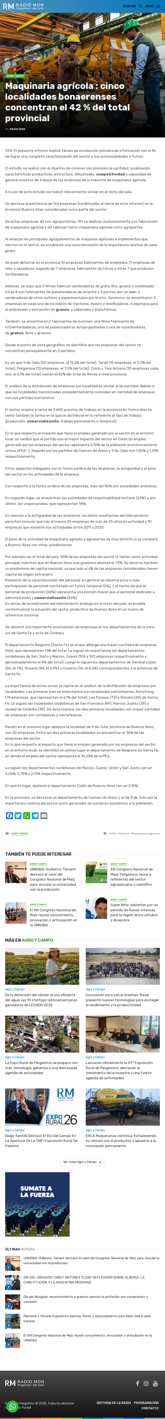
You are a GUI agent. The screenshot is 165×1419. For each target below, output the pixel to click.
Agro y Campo (15, 76)
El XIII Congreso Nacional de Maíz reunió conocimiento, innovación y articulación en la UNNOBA (53, 917)
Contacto (150, 1408)
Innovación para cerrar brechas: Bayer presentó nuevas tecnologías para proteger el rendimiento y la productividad (122, 1000)
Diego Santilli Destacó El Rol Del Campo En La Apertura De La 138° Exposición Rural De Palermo (41, 1141)
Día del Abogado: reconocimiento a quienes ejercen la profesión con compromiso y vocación (85, 1299)
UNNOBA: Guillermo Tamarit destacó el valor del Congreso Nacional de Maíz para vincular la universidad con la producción (53, 879)
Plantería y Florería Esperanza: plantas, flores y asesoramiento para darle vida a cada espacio (87, 1318)
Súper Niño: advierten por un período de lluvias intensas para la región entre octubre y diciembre (134, 912)
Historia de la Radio (114, 1403)
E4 (29, 1408)
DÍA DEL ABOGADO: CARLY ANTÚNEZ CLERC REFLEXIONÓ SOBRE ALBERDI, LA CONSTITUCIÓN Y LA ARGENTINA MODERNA (83, 1280)
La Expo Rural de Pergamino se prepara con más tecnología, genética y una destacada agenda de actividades (41, 1068)
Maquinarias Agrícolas (146, 833)
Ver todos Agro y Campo (80, 1162)
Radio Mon (17, 129)
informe (124, 833)
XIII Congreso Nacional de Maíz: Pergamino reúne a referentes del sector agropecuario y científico (131, 877)
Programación (146, 1403)
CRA (113, 833)
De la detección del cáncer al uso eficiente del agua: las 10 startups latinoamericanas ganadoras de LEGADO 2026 (41, 1000)
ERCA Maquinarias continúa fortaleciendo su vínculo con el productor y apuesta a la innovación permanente (121, 1141)
